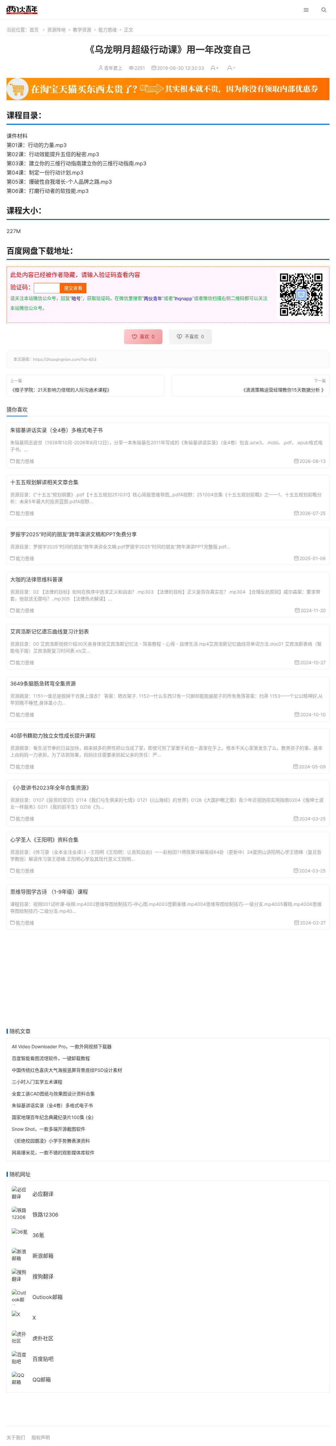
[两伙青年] (22, 9)
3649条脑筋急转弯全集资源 (43, 683)
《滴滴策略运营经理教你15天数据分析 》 (283, 389)
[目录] (306, 10)
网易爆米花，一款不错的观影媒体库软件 (53, 1152)
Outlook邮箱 (47, 1297)
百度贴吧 (42, 1359)
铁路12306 (45, 1214)
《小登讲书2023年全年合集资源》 (51, 787)
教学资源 (82, 29)
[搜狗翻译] (20, 1275)
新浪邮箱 (42, 1256)
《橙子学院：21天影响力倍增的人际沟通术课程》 (61, 389)
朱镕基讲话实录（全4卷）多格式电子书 (56, 430)
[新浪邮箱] (20, 1254)
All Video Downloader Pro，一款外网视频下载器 (62, 1046)
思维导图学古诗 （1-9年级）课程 (49, 891)
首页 (34, 29)
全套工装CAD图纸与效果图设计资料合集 (53, 1093)
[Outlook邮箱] (20, 1299)
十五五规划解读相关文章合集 (44, 482)
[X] (16, 1313)
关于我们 (16, 1437)
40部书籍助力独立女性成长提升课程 (52, 735)
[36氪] (20, 1231)
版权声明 (41, 1437)
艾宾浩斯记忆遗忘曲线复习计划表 (49, 631)
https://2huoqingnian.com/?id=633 (64, 359)
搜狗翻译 (42, 1276)
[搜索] (323, 10)
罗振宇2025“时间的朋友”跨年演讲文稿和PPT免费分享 (73, 534)
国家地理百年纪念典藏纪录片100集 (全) (53, 1117)
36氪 (38, 1235)
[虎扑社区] (20, 1337)
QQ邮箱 (41, 1379)
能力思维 (107, 29)
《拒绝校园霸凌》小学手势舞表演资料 (51, 1141)
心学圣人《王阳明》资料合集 (44, 839)
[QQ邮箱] (20, 1378)
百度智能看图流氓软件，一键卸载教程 (51, 1058)
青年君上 (113, 68)
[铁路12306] (20, 1213)
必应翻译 (42, 1194)
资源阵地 (56, 29)
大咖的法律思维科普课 (36, 579)
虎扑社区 (42, 1338)
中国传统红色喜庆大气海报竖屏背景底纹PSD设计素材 (67, 1070)
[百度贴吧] (20, 1357)
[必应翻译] (20, 1192)
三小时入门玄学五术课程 (37, 1082)
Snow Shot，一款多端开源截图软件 (48, 1129)
